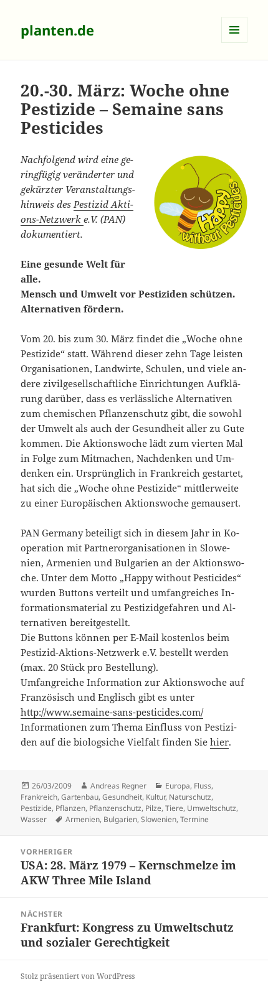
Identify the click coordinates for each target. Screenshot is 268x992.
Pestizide (36, 808)
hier (219, 742)
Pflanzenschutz (115, 808)
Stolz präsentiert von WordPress (78, 976)
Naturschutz (190, 797)
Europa (177, 785)
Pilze (153, 808)
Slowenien (158, 819)
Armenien (82, 819)
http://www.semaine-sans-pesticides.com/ (112, 712)
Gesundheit (122, 797)
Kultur (155, 797)
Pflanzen (70, 808)
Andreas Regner (118, 785)
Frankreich (39, 797)
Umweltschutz (211, 808)
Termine (194, 819)
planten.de (57, 30)
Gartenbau (79, 797)
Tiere (174, 808)
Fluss (202, 785)
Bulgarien (120, 819)
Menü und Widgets (234, 42)
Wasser (34, 819)
